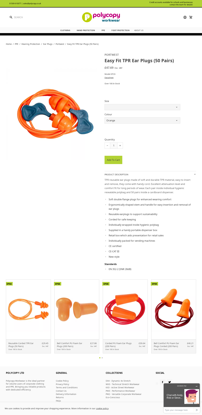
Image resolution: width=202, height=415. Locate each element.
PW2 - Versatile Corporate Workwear (124, 394)
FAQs (58, 400)
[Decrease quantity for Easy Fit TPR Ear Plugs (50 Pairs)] (107, 145)
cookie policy (102, 408)
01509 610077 (15, 3)
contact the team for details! (181, 4)
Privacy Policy (62, 384)
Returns (60, 397)
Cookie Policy (62, 380)
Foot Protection (120, 30)
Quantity (110, 139)
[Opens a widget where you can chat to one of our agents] (182, 398)
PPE (103, 30)
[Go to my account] (185, 17)
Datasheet (109, 77)
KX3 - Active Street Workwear (120, 387)
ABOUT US (138, 30)
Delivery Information (66, 394)
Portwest (60, 44)
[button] (99, 357)
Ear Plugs (47, 44)
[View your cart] (191, 17)
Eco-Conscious (113, 397)
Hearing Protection (30, 44)
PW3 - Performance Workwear (120, 390)
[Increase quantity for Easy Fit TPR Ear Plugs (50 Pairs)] (120, 145)
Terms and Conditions (67, 387)
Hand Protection (86, 30)
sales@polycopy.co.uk (32, 3)
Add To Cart (113, 160)
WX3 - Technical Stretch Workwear (122, 384)
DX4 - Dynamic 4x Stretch (118, 380)
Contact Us (61, 390)
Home (9, 44)
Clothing (65, 30)
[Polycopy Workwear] (101, 17)
